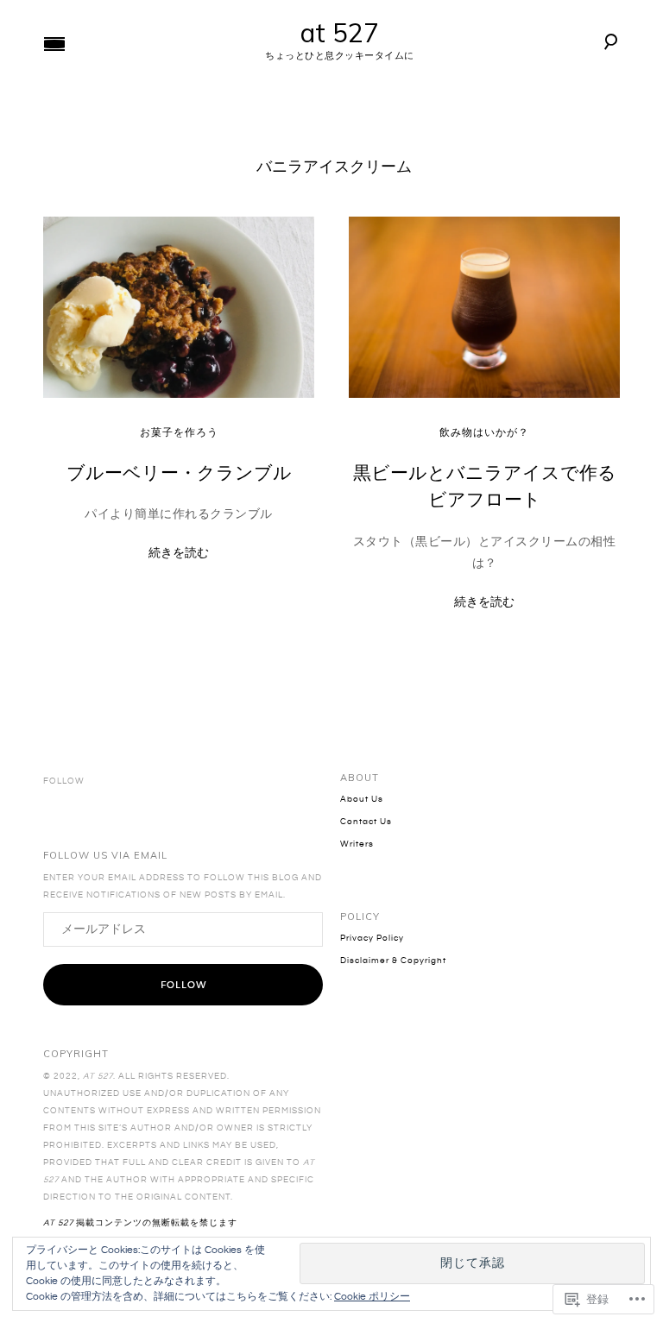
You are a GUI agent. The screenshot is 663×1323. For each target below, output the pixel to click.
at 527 (339, 32)
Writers (357, 844)
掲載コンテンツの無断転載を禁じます (140, 1223)
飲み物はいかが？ (484, 432)
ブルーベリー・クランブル (179, 472)
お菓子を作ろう (179, 432)
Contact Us (366, 821)
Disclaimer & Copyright (393, 960)
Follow (183, 985)
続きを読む (178, 552)
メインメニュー (54, 44)
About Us (361, 799)
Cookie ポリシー (372, 1296)
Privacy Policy (372, 938)
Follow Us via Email (105, 855)
